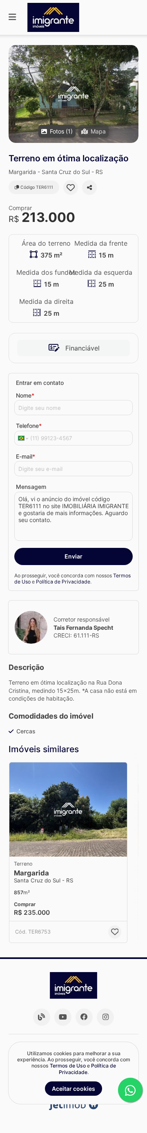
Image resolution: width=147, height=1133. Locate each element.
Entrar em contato (40, 382)
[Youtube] (62, 1017)
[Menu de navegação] (12, 17)
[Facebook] (84, 1017)
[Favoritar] (70, 187)
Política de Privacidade (63, 582)
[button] (73, 94)
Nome (25, 395)
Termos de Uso (68, 1066)
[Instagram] (105, 1017)
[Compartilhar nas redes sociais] (89, 187)
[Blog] (41, 1017)
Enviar (73, 556)
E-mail (25, 456)
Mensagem (31, 486)
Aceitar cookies (73, 1088)
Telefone (29, 425)
